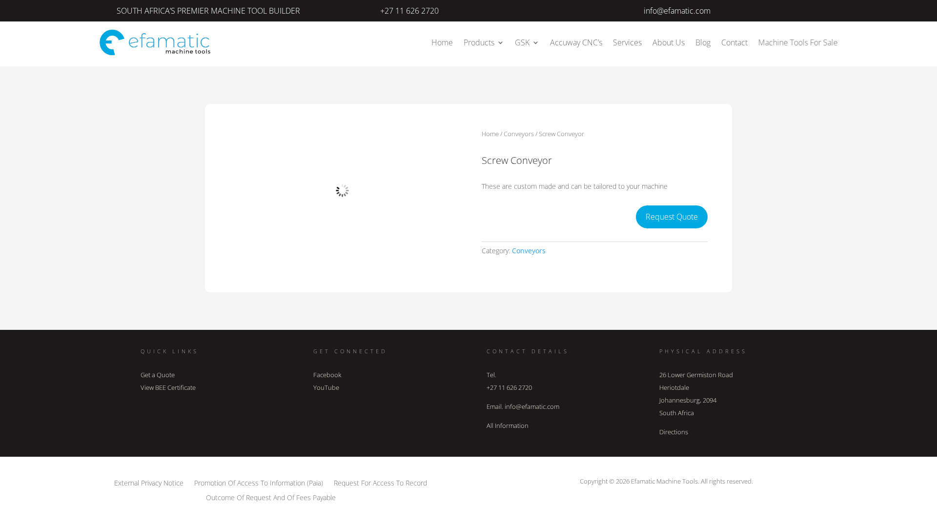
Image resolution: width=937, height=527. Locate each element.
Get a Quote (158, 374)
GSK (522, 42)
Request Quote (672, 216)
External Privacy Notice (148, 482)
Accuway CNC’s (576, 42)
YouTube (326, 387)
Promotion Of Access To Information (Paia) (258, 482)
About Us (668, 42)
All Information (508, 425)
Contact (734, 42)
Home (442, 42)
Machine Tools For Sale (798, 42)
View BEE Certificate (168, 387)
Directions (673, 431)
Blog (703, 42)
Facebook (327, 374)
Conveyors (519, 133)
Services (627, 42)
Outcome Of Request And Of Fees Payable (271, 497)
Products (479, 42)
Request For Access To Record (380, 482)
